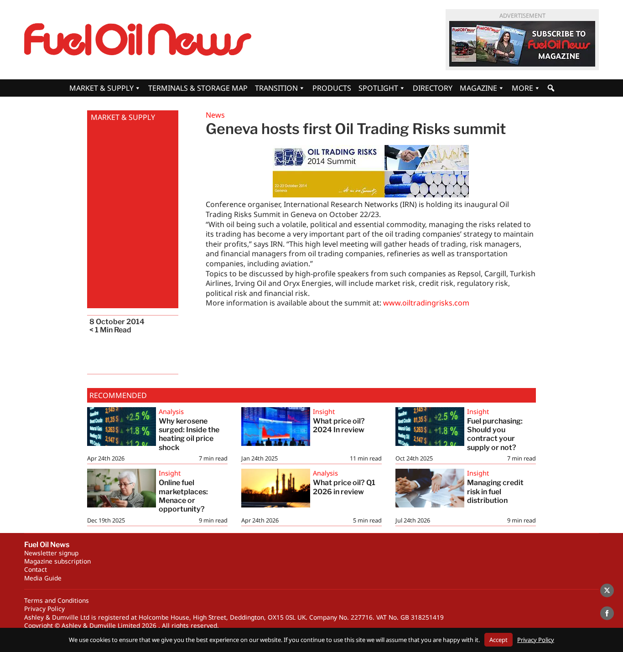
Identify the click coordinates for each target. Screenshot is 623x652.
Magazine (478, 88)
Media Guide (43, 578)
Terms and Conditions (56, 600)
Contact (35, 569)
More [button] (522, 88)
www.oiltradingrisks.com (426, 303)
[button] (551, 88)
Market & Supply (101, 88)
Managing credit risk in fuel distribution (495, 491)
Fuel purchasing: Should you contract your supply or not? (495, 434)
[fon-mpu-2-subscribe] (522, 44)
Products (331, 88)
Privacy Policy (44, 608)
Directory (432, 88)
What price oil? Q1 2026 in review (344, 487)
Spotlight (378, 88)
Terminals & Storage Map (198, 88)
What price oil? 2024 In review (339, 425)
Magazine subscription (57, 561)
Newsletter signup (51, 553)
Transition (276, 88)
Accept (498, 640)
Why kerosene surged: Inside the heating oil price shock (189, 434)
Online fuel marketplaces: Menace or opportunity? (184, 495)
